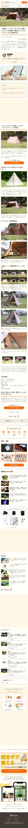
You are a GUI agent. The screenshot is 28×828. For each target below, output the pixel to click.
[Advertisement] (14, 611)
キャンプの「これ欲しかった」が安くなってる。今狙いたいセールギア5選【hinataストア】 (18, 494)
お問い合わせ (19, 804)
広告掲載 (14, 804)
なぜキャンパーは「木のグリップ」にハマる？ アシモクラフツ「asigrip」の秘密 (17, 482)
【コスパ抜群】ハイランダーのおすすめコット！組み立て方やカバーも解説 (17, 582)
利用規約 (4, 808)
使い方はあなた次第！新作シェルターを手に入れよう (13, 93)
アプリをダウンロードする (14, 770)
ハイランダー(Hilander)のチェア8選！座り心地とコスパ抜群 (18, 565)
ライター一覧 (13, 806)
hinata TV (17, 819)
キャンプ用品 (9, 36)
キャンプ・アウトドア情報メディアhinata (8, 749)
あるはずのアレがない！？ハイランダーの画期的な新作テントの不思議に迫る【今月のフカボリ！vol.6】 (17, 571)
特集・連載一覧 (14, 465)
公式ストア (22, 6)
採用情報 (18, 808)
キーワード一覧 (20, 806)
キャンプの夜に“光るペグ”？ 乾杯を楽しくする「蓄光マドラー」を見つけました (18, 501)
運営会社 (23, 808)
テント (15, 412)
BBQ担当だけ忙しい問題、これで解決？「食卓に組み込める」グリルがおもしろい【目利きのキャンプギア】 (18, 488)
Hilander (11, 412)
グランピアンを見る (14, 162)
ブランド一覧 (7, 806)
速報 (18, 412)
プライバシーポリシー (12, 808)
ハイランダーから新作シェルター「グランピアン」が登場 (13, 89)
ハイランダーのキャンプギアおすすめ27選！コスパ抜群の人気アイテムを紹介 (18, 559)
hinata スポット (10, 819)
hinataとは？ (8, 804)
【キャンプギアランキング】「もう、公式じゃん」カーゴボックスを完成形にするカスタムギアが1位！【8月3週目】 (17, 476)
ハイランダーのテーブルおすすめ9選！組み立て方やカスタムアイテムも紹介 (17, 576)
